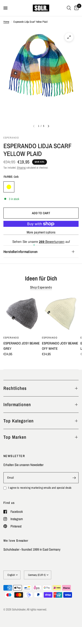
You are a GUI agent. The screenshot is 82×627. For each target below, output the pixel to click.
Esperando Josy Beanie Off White (60, 346)
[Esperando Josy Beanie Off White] (60, 314)
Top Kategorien (18, 421)
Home (6, 22)
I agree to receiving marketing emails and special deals (39, 488)
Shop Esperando (41, 287)
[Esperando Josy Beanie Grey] (21, 314)
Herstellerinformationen (20, 251)
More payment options (41, 232)
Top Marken (14, 437)
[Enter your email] (74, 477)
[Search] (69, 8)
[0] (76, 8)
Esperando (11, 337)
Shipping (21, 167)
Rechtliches (15, 388)
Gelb (8, 186)
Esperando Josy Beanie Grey (21, 346)
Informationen (17, 404)
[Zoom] (69, 37)
